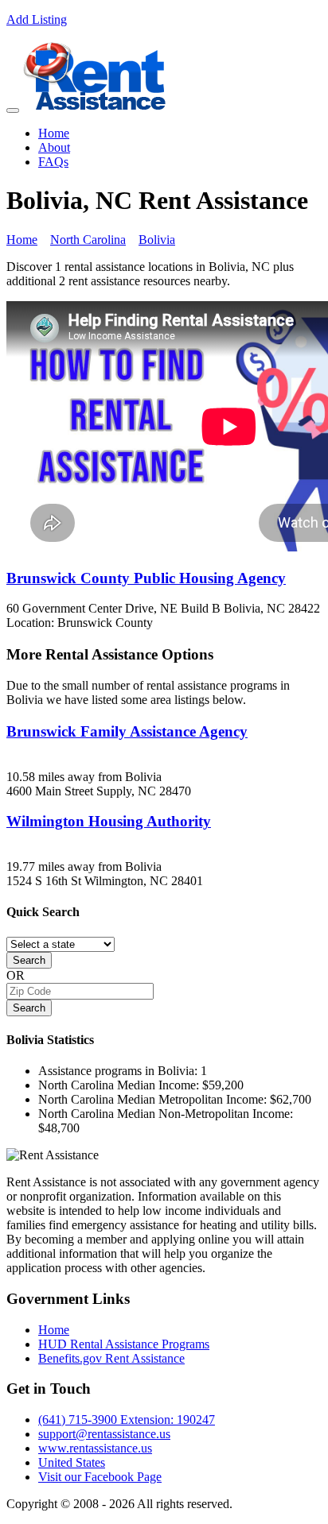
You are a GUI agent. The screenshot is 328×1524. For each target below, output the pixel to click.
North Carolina (88, 239)
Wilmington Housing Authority (108, 821)
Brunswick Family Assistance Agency (127, 731)
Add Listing (36, 19)
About (54, 147)
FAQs (53, 161)
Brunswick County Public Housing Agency (146, 578)
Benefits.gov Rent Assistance (111, 1358)
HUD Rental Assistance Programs (123, 1344)
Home (53, 133)
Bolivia (157, 239)
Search (29, 960)
